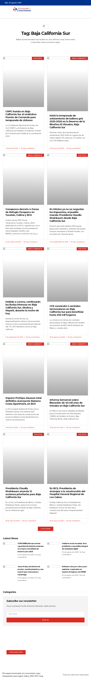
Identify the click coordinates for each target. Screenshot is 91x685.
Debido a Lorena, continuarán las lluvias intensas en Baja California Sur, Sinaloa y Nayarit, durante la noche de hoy (23, 307)
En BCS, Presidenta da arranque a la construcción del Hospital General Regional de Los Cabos (67, 493)
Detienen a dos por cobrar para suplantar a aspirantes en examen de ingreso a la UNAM (74, 569)
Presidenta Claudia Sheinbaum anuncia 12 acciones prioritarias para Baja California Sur (23, 493)
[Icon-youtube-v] (87, 2)
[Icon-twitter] (79, 2)
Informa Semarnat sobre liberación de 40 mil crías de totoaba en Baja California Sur (67, 402)
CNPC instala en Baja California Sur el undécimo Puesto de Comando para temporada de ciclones (20, 116)
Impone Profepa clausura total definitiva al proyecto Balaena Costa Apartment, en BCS (23, 400)
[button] (41, 14)
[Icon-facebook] (76, 2)
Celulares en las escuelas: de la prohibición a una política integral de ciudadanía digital (75, 546)
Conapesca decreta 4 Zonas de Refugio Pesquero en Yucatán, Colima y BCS (22, 212)
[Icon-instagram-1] (83, 2)
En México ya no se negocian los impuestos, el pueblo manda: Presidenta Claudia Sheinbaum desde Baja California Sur (67, 215)
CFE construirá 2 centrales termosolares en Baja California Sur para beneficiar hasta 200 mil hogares (67, 310)
